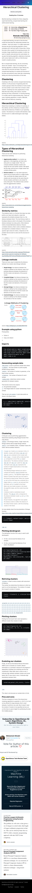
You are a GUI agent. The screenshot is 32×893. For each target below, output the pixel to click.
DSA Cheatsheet (6, 2)
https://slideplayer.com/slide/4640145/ (16, 325)
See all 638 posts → (16, 806)
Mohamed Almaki (13, 736)
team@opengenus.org (7, 884)
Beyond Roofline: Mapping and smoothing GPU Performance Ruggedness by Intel (16, 788)
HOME (13, 2)
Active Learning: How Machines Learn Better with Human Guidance (16, 795)
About (23, 2)
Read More (28, 737)
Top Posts (10, 887)
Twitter (22, 887)
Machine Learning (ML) (16, 11)
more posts (14, 738)
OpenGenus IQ (5, 882)
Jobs (18, 2)
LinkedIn (17, 887)
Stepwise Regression (16, 801)
